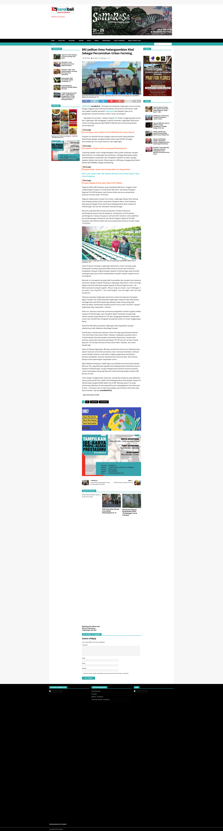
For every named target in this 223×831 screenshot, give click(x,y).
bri (87, 402)
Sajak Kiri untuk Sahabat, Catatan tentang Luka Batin (69, 56)
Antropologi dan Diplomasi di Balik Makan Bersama (69, 87)
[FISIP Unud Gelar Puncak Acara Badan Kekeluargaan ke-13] (111, 500)
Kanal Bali (95, 58)
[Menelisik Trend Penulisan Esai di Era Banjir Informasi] (57, 64)
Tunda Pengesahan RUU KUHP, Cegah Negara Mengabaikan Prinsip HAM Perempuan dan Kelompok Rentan (68, 96)
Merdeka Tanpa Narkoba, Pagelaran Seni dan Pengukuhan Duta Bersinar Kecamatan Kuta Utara (161, 151)
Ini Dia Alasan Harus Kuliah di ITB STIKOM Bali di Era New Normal (108, 132)
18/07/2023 (87, 58)
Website (84, 668)
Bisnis (97, 40)
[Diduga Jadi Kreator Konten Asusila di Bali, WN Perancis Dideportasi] (148, 133)
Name (83, 658)
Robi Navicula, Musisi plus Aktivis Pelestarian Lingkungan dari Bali (91, 628)
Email (83, 663)
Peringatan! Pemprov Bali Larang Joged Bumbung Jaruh (105, 148)
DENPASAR (86, 106)
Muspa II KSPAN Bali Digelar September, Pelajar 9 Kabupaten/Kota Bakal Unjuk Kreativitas (161, 141)
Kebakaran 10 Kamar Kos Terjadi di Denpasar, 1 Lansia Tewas (161, 117)
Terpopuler (57, 49)
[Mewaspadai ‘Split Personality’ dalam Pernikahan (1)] (57, 80)
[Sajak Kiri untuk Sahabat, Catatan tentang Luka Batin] (57, 56)
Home (53, 40)
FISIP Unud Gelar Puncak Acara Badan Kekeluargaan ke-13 (110, 511)
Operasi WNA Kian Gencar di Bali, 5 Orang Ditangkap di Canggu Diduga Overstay (161, 125)
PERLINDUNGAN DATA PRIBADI (57, 824)
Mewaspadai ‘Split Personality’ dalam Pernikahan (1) (67, 79)
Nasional (72, 40)
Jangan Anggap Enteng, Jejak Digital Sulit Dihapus (102, 183)
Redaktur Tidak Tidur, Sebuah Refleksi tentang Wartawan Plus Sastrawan (69, 72)
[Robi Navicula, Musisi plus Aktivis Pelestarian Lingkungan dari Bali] (91, 559)
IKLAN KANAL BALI (96, 691)
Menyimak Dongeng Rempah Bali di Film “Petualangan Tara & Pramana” (129, 512)
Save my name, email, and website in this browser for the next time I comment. (106, 673)
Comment (85, 645)
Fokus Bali (61, 40)
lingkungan (109, 111)
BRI (116, 118)
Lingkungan (106, 40)
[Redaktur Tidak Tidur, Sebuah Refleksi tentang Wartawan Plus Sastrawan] (57, 71)
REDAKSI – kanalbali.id (97, 696)
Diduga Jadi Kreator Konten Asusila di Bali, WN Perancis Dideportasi (161, 133)
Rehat (89, 40)
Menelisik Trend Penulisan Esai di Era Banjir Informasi (67, 63)
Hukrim (81, 40)
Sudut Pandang (119, 40)
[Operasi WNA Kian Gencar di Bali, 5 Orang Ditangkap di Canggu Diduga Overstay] (148, 125)
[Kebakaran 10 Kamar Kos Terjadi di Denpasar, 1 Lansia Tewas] (148, 117)
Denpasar (94, 402)
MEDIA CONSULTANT (134, 40)
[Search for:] (163, 44)
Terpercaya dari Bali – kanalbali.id (100, 699)
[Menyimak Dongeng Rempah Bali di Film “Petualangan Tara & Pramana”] (131, 501)
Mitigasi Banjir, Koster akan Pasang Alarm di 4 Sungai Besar (106, 169)
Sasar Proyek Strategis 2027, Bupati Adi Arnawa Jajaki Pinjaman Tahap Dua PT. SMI (160, 109)
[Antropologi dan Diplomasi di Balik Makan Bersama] (57, 87)
